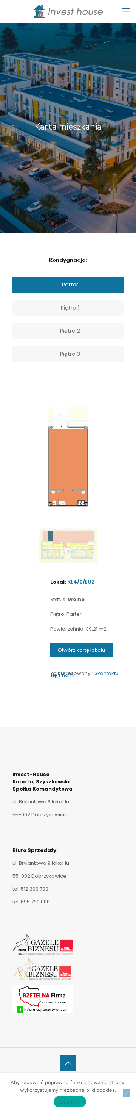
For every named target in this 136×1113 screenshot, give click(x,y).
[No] (126, 1093)
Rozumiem (69, 1102)
